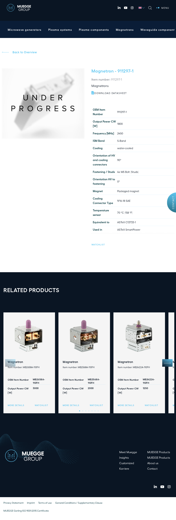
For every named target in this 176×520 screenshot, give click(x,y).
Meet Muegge (128, 452)
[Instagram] (132, 7)
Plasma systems (60, 29)
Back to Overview (25, 52)
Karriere (124, 468)
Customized (126, 463)
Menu (165, 7)
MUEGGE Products (158, 452)
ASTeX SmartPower (128, 229)
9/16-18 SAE (123, 200)
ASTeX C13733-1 (126, 222)
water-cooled (125, 148)
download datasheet (110, 93)
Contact (173, 202)
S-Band (121, 140)
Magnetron (102, 70)
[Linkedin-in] (119, 7)
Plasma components (94, 29)
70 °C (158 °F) (125, 212)
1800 (120, 123)
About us (152, 463)
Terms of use (45, 502)
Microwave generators (24, 29)
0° (118, 181)
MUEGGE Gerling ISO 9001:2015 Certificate (26, 510)
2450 (120, 133)
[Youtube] (125, 7)
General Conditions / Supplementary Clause (78, 502)
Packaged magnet (128, 191)
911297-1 (122, 111)
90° (119, 160)
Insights (124, 457)
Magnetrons (125, 29)
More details (16, 405)
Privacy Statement (13, 502)
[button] (98, 244)
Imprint (31, 502)
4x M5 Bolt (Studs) (128, 171)
